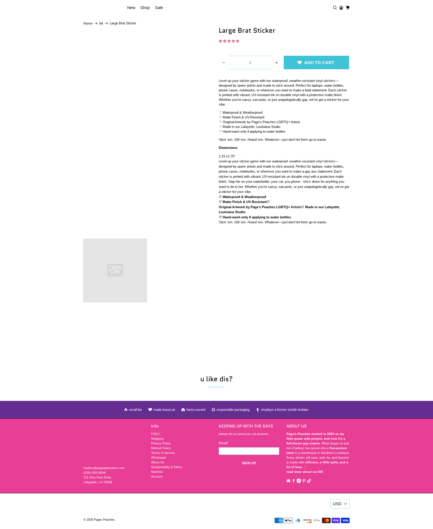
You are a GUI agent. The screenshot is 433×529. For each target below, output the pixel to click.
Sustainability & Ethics (166, 467)
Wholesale (158, 457)
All (101, 23)
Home (87, 23)
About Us (157, 462)
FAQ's (155, 434)
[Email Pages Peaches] (288, 481)
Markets (157, 472)
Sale (159, 7)
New (131, 7)
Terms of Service (163, 453)
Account (157, 476)
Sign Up (249, 463)
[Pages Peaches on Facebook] (294, 481)
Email (223, 443)
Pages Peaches (104, 519)
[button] (229, 41)
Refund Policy (161, 448)
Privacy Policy (161, 443)
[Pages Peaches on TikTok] (309, 481)
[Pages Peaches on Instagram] (299, 481)
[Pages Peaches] (104, 7)
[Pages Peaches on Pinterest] (304, 481)
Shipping (157, 438)
